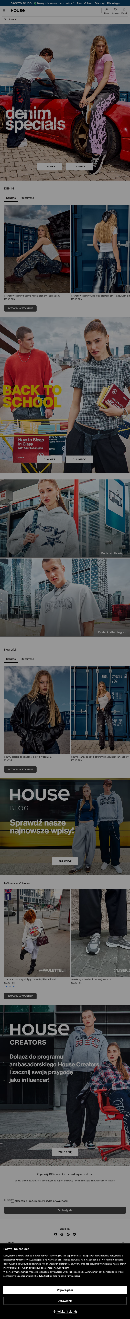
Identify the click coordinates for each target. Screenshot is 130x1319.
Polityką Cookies (43, 1275)
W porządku (65, 1290)
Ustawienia (65, 1301)
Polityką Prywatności (69, 1275)
